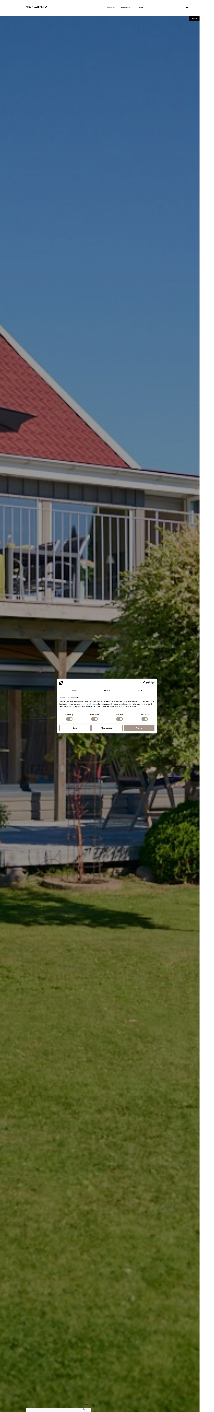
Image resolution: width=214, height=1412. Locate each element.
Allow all (139, 728)
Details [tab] (107, 690)
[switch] (94, 719)
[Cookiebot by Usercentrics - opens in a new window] (145, 683)
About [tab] (140, 690)
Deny (75, 728)
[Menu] (187, 7)
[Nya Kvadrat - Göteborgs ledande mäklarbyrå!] (39, 7)
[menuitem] (111, 7)
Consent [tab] (73, 690)
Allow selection (107, 728)
